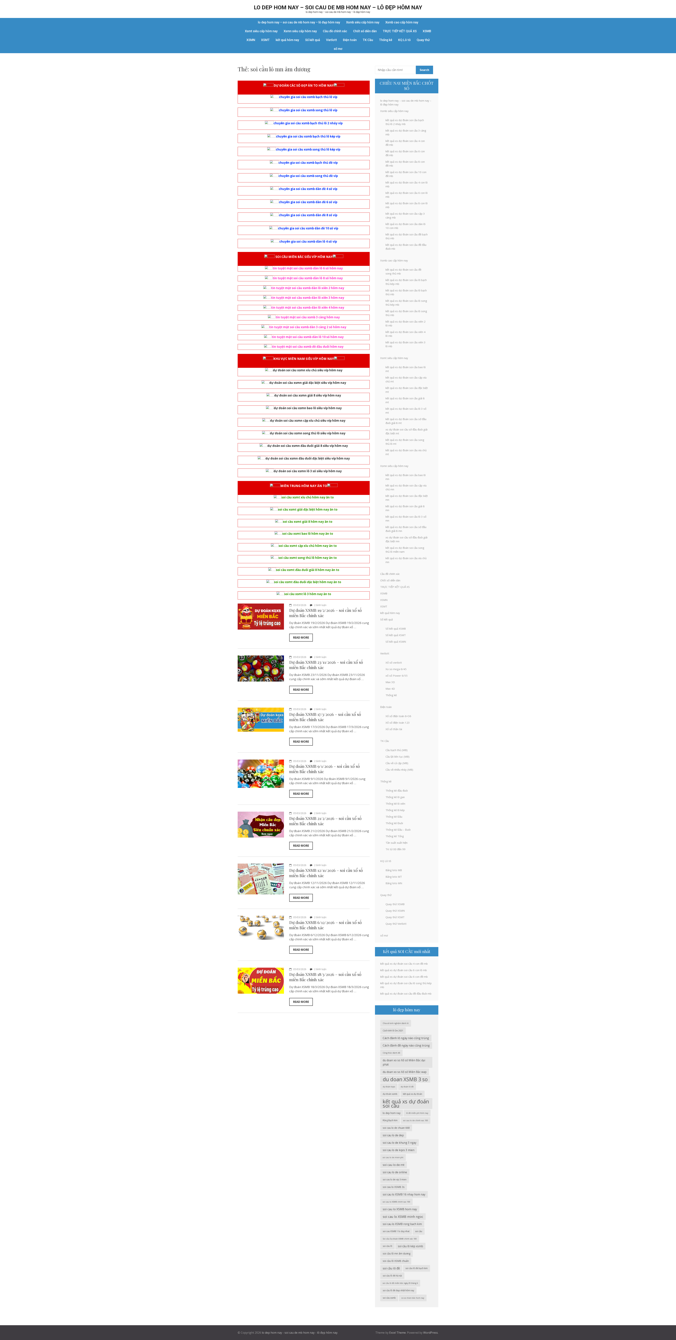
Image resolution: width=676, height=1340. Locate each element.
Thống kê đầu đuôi (397, 790)
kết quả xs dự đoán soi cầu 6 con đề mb (404, 976)
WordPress (430, 1333)
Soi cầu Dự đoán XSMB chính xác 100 (400, 1239)
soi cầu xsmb (389, 1297)
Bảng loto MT (394, 876)
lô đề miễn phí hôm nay (417, 1113)
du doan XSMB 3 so (405, 1079)
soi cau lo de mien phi (393, 1157)
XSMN (250, 40)
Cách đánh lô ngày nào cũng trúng (406, 1038)
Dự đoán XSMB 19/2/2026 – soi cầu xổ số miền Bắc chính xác (325, 612)
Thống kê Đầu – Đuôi (398, 829)
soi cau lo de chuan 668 (396, 1127)
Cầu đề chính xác (335, 31)
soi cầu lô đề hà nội (392, 1275)
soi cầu (418, 1231)
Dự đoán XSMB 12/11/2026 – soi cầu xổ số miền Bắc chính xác (326, 872)
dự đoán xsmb (390, 1093)
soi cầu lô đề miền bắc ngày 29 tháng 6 (400, 1283)
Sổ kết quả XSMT (396, 635)
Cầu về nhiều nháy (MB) (399, 769)
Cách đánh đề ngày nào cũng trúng (406, 1045)
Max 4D (390, 688)
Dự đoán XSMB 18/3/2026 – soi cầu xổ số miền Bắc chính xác (325, 977)
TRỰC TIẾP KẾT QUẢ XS (400, 31)
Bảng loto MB (394, 870)
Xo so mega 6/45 (396, 669)
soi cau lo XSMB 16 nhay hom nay (404, 1194)
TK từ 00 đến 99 (395, 849)
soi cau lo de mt (393, 1165)
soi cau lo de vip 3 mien (394, 1179)
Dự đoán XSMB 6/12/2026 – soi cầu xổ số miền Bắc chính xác (325, 925)
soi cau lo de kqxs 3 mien (398, 1150)
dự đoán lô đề (407, 1086)
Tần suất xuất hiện (397, 842)
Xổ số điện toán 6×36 (398, 716)
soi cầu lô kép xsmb (410, 1246)
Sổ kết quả (312, 40)
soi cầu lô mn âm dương (396, 1253)
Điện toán (350, 40)
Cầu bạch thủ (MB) (397, 750)
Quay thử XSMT (395, 917)
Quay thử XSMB (395, 904)
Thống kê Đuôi (394, 823)
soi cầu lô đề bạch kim (416, 1268)
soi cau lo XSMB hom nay (400, 1209)
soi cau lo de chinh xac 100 (415, 1120)
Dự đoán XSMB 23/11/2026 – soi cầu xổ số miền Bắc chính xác (326, 664)
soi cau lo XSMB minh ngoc (403, 1216)
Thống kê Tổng (395, 836)
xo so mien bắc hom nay (412, 1298)
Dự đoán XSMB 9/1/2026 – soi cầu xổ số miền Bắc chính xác (324, 768)
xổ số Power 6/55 (397, 675)
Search (424, 70)
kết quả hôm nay (287, 40)
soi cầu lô (387, 1246)
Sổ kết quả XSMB (396, 628)
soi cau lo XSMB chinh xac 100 (396, 1202)
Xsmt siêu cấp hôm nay (261, 31)
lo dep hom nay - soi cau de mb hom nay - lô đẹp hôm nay (299, 1333)
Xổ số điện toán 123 (398, 722)
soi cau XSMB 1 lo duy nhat (396, 1231)
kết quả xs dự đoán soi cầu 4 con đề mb (404, 963)
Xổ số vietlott (394, 662)
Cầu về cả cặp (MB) (397, 763)
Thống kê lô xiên (395, 803)
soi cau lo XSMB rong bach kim (402, 1224)
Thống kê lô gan (395, 797)
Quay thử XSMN (395, 910)
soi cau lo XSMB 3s (394, 1187)
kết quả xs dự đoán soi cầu (406, 1103)
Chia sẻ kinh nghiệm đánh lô (396, 1023)
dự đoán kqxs (389, 1086)
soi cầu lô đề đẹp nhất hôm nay (398, 1290)
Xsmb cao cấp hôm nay (401, 22)
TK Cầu (368, 40)
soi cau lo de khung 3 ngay (399, 1143)
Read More (301, 637)
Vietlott (331, 40)
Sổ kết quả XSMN (396, 641)
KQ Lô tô (404, 40)
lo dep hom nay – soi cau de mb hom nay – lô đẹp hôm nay (338, 7)
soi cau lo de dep (393, 1135)
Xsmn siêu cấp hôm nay (300, 31)
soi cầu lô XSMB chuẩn (396, 1261)
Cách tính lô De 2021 (393, 1030)
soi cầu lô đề (391, 1268)
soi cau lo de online (395, 1172)
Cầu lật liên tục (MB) (397, 756)
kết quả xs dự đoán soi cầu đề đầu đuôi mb (405, 993)
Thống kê (385, 40)
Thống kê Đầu (394, 816)
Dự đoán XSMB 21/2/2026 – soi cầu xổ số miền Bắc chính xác (325, 821)
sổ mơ (338, 49)
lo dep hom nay (391, 1113)
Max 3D (390, 682)
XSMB (427, 31)
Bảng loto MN (394, 883)
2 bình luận (320, 605)
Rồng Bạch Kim (390, 1120)
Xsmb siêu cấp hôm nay (362, 22)
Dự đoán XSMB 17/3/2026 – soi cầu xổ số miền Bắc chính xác (325, 716)
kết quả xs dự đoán (412, 1093)
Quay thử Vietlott (396, 923)
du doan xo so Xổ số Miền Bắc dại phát (404, 1062)
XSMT (265, 40)
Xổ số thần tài (394, 729)
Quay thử (423, 40)
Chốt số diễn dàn (365, 31)
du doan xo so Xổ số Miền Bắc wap (405, 1072)
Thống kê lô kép (395, 810)
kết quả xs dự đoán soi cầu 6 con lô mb (403, 970)
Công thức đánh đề (391, 1053)
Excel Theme (397, 1333)
